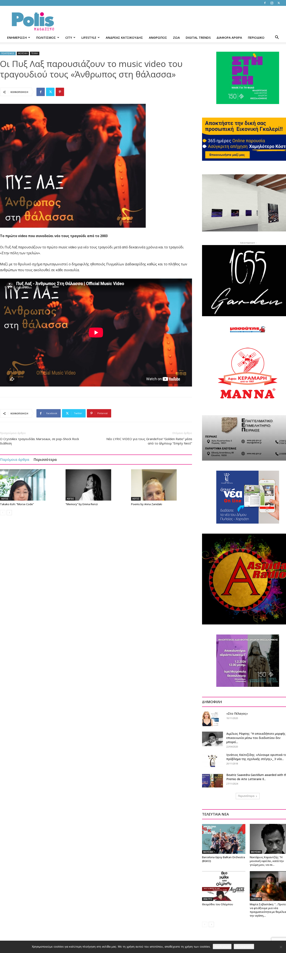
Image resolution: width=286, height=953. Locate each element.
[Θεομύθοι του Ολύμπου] (223, 886)
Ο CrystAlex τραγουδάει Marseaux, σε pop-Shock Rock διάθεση (39, 441)
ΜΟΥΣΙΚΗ (23, 53)
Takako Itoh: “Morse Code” (17, 504)
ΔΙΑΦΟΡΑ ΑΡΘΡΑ (229, 37)
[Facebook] (265, 3)
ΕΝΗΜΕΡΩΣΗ (17, 37)
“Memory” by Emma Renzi (82, 504)
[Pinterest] (60, 92)
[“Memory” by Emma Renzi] (96, 485)
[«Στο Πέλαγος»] (210, 719)
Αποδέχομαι (222, 946)
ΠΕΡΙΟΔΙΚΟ (256, 37)
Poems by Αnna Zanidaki (146, 504)
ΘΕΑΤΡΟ (207, 899)
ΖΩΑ (176, 37)
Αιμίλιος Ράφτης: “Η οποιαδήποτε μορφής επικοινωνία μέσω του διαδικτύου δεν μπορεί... (255, 738)
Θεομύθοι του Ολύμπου (217, 904)
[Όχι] (281, 947)
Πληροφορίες (244, 946)
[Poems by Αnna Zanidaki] (161, 485)
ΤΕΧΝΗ (34, 53)
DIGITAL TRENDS (198, 37)
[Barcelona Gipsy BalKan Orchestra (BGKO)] (223, 839)
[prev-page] (2, 512)
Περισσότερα (45, 459)
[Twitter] (279, 3)
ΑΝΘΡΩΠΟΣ (158, 37)
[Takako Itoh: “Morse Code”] (30, 485)
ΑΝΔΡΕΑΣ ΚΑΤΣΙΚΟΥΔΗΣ (124, 37)
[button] (277, 38)
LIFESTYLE (88, 37)
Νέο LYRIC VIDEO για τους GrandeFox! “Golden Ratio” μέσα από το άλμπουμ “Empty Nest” (149, 441)
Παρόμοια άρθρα (14, 459)
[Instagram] (272, 3)
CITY (68, 37)
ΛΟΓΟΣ (4, 498)
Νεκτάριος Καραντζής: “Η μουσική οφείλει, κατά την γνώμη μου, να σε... (267, 861)
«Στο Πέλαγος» (237, 713)
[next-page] (9, 512)
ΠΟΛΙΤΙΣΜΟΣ (46, 37)
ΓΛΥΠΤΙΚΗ (256, 899)
